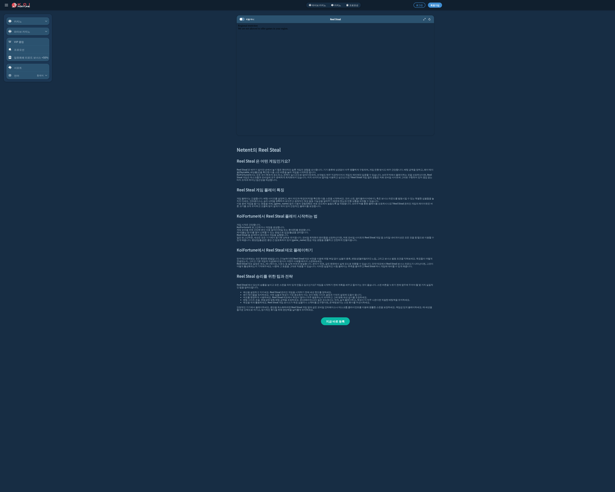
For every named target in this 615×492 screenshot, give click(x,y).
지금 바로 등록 (335, 321)
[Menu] (6, 5)
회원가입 (434, 5)
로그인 (419, 5)
